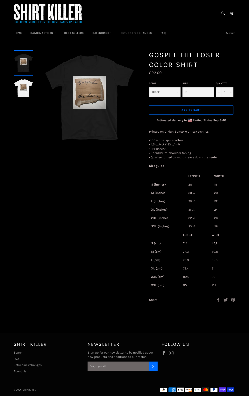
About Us (20, 371)
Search (19, 352)
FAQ (163, 33)
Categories (101, 33)
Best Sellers (74, 33)
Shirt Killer (29, 389)
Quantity (221, 83)
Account (230, 33)
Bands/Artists (42, 33)
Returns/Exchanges (136, 33)
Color (152, 83)
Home (18, 33)
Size (185, 83)
